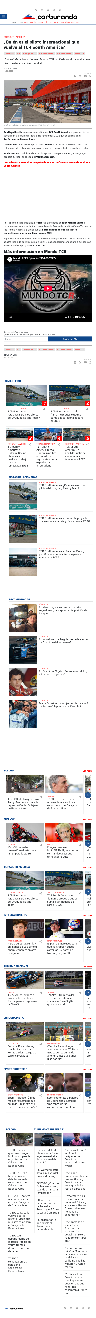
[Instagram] (54, 10)
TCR (18, 53)
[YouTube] (48, 10)
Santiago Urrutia (29, 53)
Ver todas (87, 771)
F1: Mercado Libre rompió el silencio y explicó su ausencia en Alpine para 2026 (54, 22)
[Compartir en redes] (44, 409)
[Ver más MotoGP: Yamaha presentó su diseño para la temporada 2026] (25, 832)
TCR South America (64, 53)
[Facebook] (36, 10)
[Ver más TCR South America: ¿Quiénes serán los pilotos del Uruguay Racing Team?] (23, 496)
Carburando (9, 53)
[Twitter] (42, 10)
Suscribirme (70, 338)
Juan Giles (12, 68)
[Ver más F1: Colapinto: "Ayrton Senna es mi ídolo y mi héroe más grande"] (23, 682)
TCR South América (46, 53)
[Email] (60, 10)
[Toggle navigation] (3, 16)
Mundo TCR (79, 53)
